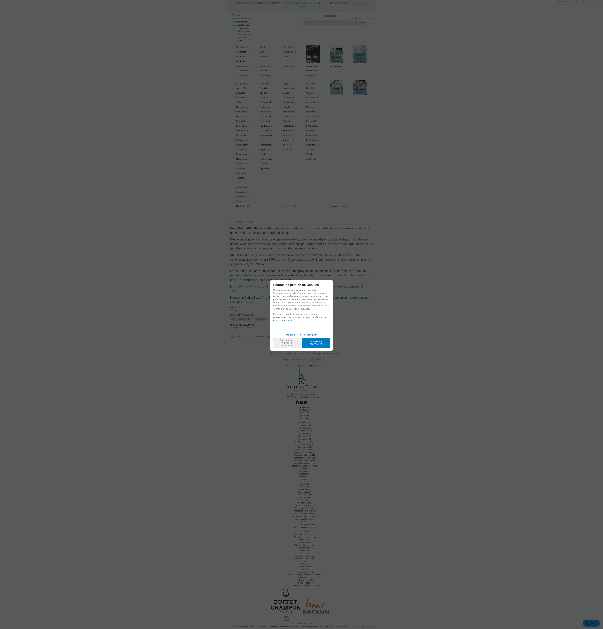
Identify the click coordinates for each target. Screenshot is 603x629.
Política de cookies (295, 334)
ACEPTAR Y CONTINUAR (316, 342)
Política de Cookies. (283, 320)
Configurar (311, 334)
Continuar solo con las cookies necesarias (287, 343)
